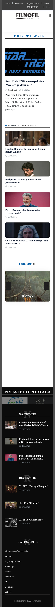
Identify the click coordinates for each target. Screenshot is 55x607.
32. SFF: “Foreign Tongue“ (33, 486)
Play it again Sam (13, 561)
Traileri (8, 571)
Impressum (19, 3)
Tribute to (9, 576)
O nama (7, 3)
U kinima (9, 587)
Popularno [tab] (29, 126)
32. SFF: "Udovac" (29, 503)
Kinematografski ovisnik (16, 551)
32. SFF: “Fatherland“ (31, 519)
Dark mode (32, 7)
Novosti (8, 556)
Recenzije (27, 478)
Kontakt (46, 3)
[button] (50, 16)
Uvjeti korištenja (33, 3)
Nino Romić (12, 90)
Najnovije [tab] (14, 126)
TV (6, 581)
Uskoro (25, 264)
